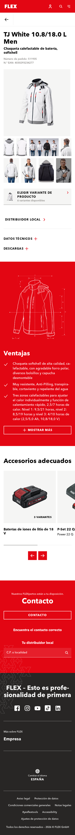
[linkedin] (58, 708)
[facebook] (17, 708)
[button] (21, 239)
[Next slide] (42, 555)
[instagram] (27, 708)
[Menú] (69, 6)
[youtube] (37, 708)
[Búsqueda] (61, 6)
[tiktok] (48, 708)
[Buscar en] (66, 652)
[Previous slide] (32, 555)
